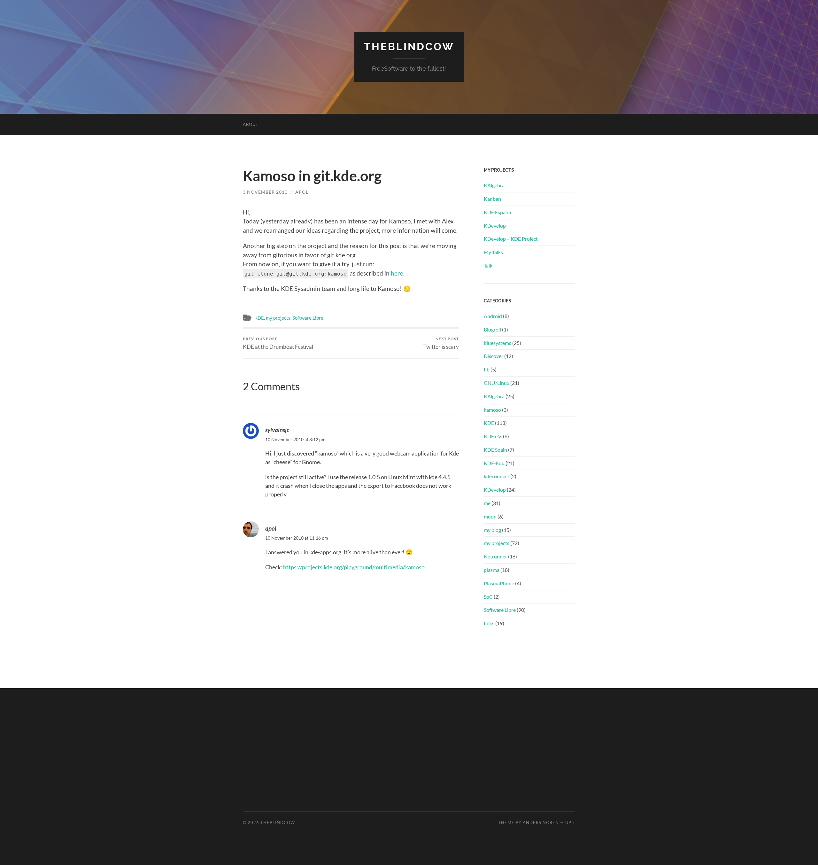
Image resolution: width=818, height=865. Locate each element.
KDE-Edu (494, 463)
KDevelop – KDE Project (511, 239)
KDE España (497, 212)
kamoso (492, 410)
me (487, 503)
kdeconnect (496, 476)
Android (493, 316)
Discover (493, 356)
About (251, 124)
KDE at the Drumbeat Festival (278, 343)
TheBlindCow (409, 46)
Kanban (492, 199)
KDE (259, 318)
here (397, 273)
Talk (488, 265)
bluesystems (497, 343)
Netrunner (495, 556)
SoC (488, 597)
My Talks (493, 252)
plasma (491, 570)
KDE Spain (495, 450)
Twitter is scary (441, 343)
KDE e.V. (493, 436)
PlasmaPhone (499, 583)
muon (490, 516)
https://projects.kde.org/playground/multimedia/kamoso (354, 567)
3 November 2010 (265, 192)
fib (487, 369)
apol (301, 192)
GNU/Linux (496, 383)
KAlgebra (494, 185)
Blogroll (492, 329)
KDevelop (495, 225)
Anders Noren (541, 822)
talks (489, 623)
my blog (492, 530)
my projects (278, 318)
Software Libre (307, 318)
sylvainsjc (277, 429)
